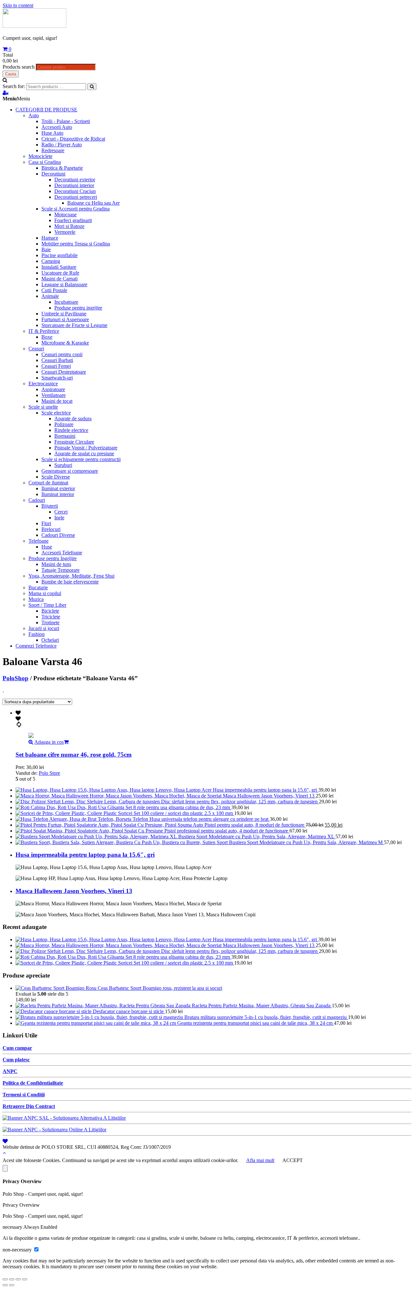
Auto (33, 115)
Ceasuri (36, 348)
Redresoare (52, 150)
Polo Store (49, 773)
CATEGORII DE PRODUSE (46, 109)
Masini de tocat (56, 401)
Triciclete (50, 616)
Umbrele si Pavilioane (63, 313)
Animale (50, 296)
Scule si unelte (43, 407)
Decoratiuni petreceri (75, 197)
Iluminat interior (57, 494)
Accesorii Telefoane (61, 552)
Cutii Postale (54, 290)
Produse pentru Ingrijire (52, 558)
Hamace (49, 238)
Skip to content (18, 5)
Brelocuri (50, 529)
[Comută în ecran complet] (18, 1279)
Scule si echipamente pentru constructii (81, 459)
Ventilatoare (53, 395)
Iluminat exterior (58, 488)
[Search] (91, 86)
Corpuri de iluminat (48, 482)
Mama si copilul (44, 593)
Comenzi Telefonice (36, 646)
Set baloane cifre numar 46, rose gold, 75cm (74, 754)
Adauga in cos (49, 742)
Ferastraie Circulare (74, 442)
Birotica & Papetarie (62, 168)
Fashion (36, 634)
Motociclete (40, 156)
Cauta (10, 74)
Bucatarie (38, 587)
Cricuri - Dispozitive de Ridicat (73, 138)
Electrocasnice (43, 383)
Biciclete (50, 611)
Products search (19, 67)
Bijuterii (49, 506)
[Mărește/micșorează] (24, 1279)
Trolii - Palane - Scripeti (65, 121)
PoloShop (15, 678)
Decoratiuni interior (74, 185)
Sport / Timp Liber (47, 605)
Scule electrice (56, 412)
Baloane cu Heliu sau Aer (93, 203)
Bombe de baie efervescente (70, 581)
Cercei (61, 511)
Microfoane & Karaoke (65, 342)
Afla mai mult (260, 1160)
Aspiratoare (53, 389)
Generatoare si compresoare (69, 471)
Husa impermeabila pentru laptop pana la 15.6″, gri (85, 854)
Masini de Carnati (59, 278)
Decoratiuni (53, 173)
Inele (59, 517)
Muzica (36, 599)
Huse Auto (52, 133)
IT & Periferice (43, 331)
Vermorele (64, 232)
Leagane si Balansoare (64, 284)
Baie (46, 249)
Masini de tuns (56, 564)
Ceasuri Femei (56, 366)
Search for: (14, 86)
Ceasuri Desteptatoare (63, 372)
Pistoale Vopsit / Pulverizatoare (85, 447)
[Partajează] (11, 1279)
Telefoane (38, 541)
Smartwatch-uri (57, 377)
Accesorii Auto (56, 127)
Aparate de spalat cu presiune (84, 453)
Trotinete (50, 622)
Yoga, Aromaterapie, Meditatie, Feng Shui (71, 576)
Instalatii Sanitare (58, 267)
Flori (46, 523)
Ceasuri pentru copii (61, 354)
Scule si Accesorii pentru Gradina (75, 208)
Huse (46, 546)
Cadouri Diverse (58, 535)
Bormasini (64, 436)
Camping (50, 261)
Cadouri (36, 500)
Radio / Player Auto (61, 144)
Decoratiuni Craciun (75, 191)
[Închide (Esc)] (5, 1279)
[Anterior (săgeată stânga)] (5, 1285)
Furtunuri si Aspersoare (65, 319)
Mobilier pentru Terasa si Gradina (75, 243)
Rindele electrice (71, 430)
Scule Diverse (55, 477)
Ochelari (50, 640)
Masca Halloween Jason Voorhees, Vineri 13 (74, 891)
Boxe (46, 337)
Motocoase (65, 214)
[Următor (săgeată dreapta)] (11, 1285)
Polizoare (63, 424)
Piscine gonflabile (59, 255)
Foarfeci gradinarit (73, 220)
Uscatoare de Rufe (60, 273)
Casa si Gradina (44, 162)
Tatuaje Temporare (60, 570)
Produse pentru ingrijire (78, 308)
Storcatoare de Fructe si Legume (74, 325)
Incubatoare (66, 302)
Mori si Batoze (69, 226)
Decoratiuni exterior (74, 179)
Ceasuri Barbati (57, 360)
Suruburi (63, 465)
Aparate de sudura (73, 418)
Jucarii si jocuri (43, 628)
